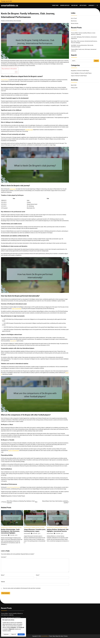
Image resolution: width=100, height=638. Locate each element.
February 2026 (74, 87)
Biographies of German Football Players (15, 496)
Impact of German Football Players (79, 75)
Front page (55, 5)
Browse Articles (64, 5)
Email (38, 575)
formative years (29, 129)
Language (91, 5)
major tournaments (16, 308)
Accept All (21, 634)
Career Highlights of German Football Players (81, 73)
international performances (13, 487)
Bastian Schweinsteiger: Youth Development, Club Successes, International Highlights (10, 531)
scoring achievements (13, 450)
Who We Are (74, 5)
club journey (13, 189)
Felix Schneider (17, 20)
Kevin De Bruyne (5, 79)
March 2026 (73, 85)
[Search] (97, 5)
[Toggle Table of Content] (15, 72)
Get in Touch (83, 5)
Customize (6, 634)
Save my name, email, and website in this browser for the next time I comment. (22, 588)
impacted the (13, 340)
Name (3, 575)
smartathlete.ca (9, 5)
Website (3, 581)
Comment (3, 557)
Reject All (13, 634)
